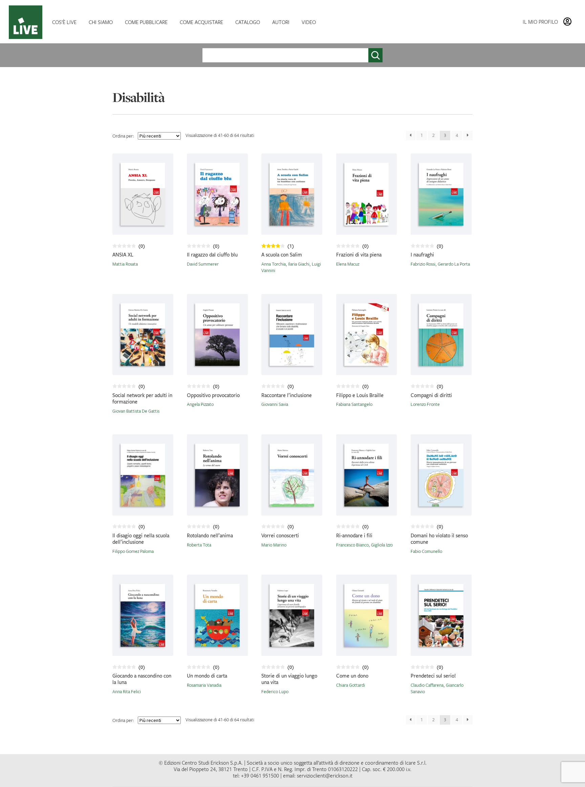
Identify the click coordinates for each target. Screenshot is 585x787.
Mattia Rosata (125, 264)
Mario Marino (273, 545)
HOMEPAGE (27, 22)
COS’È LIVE (64, 22)
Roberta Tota (199, 545)
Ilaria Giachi (298, 264)
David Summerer (203, 264)
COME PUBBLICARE (146, 22)
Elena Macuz (347, 264)
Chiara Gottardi (350, 685)
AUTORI (280, 22)
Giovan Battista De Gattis (135, 411)
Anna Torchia (273, 264)
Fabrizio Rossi (423, 264)
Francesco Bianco (352, 545)
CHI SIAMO (101, 22)
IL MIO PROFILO (540, 21)
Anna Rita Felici (126, 691)
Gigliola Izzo (382, 545)
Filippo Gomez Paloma (133, 551)
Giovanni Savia (274, 404)
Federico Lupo (274, 691)
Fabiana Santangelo (354, 404)
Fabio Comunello (426, 551)
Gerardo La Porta (454, 264)
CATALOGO (247, 22)
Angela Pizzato (200, 404)
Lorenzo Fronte (425, 404)
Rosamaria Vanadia (204, 685)
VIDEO (309, 22)
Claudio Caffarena (427, 685)
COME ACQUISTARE (201, 22)
